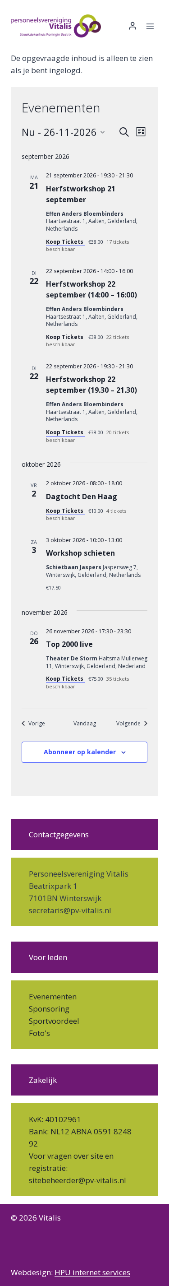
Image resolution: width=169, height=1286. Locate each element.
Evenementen (53, 996)
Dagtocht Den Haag (81, 496)
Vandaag (84, 723)
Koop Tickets (65, 242)
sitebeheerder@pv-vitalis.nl (77, 1180)
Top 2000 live (69, 644)
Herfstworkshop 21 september (80, 194)
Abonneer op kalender (80, 751)
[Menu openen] (150, 26)
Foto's (39, 1033)
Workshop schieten (80, 553)
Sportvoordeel (54, 1021)
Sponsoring (49, 1008)
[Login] (132, 26)
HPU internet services (92, 1272)
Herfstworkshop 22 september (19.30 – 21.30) (91, 384)
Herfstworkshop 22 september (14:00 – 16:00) (91, 289)
